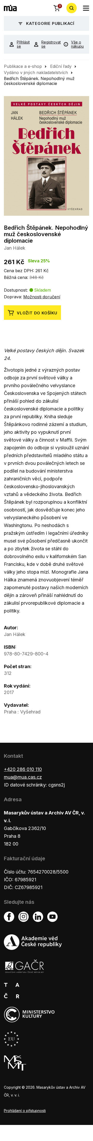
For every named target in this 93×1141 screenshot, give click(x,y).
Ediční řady (61, 66)
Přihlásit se (21, 44)
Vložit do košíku (37, 312)
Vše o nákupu (77, 44)
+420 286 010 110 (23, 769)
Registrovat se (48, 44)
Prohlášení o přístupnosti (25, 1110)
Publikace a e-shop (23, 66)
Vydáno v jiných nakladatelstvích (36, 72)
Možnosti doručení (41, 296)
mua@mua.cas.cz (23, 777)
